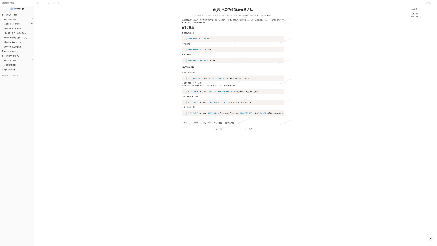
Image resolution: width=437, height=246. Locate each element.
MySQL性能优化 (10, 69)
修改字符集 (414, 16)
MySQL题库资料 (10, 65)
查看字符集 (414, 14)
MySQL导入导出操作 (13, 28)
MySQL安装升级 (10, 19)
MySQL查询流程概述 (13, 47)
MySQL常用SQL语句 (13, 42)
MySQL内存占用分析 (11, 56)
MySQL (17, 8)
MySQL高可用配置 (10, 15)
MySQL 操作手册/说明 (12, 24)
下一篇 (249, 129)
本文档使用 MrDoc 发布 (9, 76)
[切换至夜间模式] (59, 3)
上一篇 (220, 129)
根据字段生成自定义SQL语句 (16, 37)
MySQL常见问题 (10, 60)
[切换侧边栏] (37, 3)
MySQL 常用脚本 (10, 51)
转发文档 (219, 123)
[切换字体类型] (54, 3)
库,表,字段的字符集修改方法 (16, 33)
